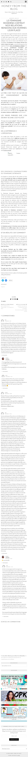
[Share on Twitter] (3, 301)
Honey (6, 358)
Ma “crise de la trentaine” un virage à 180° (7, 306)
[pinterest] (6, 1)
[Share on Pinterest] (5, 301)
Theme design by (14, 755)
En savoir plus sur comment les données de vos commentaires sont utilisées (14, 657)
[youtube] (8, 1)
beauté (17, 18)
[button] (26, 1)
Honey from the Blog (15, 753)
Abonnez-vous (14, 739)
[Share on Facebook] (1, 301)
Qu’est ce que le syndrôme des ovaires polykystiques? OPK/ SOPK (21, 308)
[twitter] (1, 1)
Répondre (4, 355)
